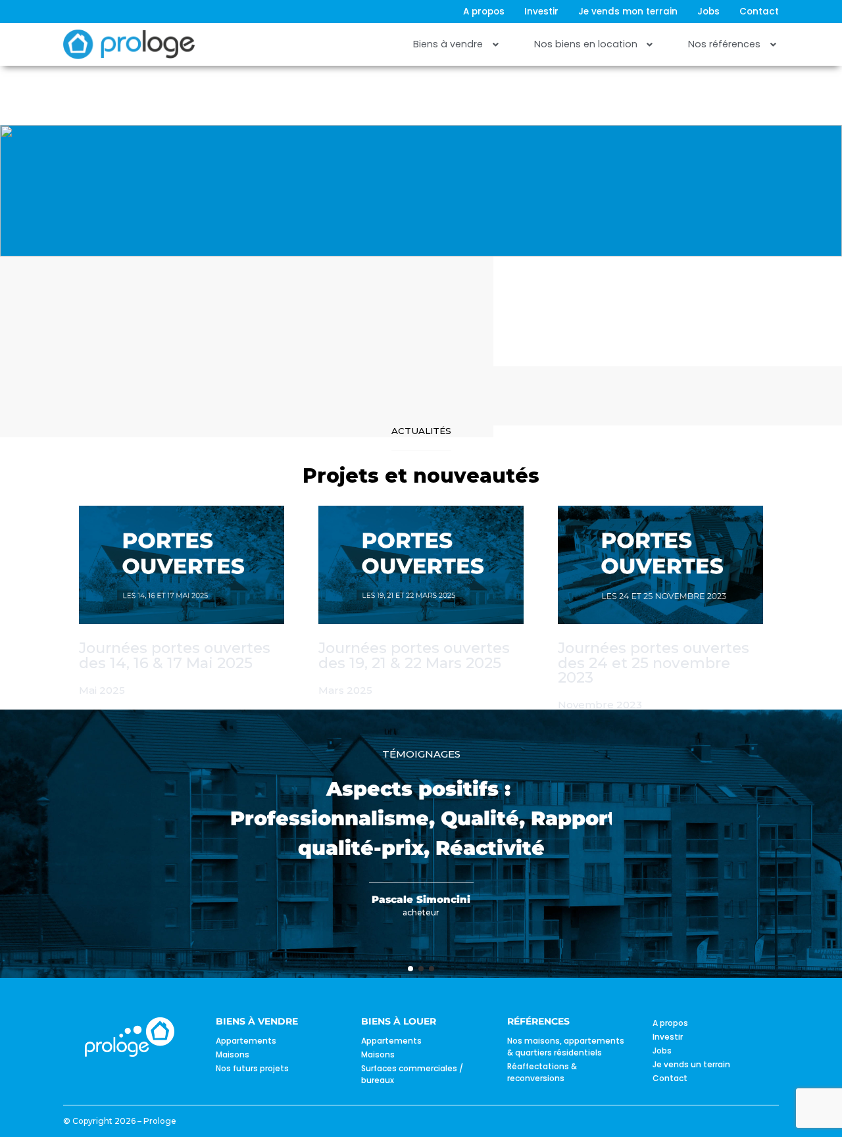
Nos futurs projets (252, 1068)
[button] (457, 44)
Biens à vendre (448, 44)
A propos (484, 11)
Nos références (724, 44)
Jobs (708, 11)
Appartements (246, 1040)
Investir (541, 11)
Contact (759, 11)
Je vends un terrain (691, 1064)
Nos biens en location (585, 44)
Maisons (232, 1054)
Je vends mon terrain (628, 11)
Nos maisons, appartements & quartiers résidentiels (565, 1046)
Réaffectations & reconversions (542, 1072)
